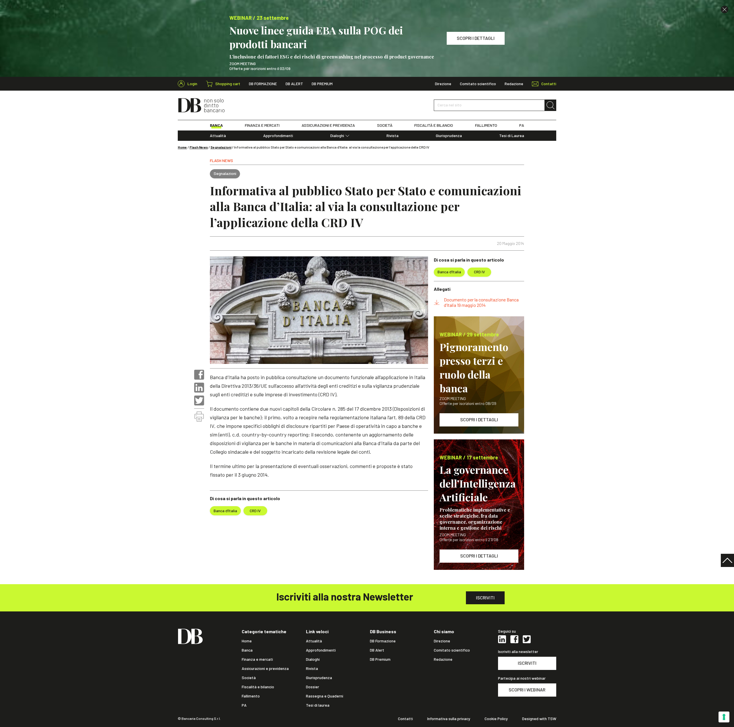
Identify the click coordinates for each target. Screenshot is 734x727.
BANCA (216, 125)
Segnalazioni (220, 147)
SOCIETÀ (385, 125)
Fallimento (251, 696)
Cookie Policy (496, 718)
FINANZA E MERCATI (262, 125)
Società (249, 677)
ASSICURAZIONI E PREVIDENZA (328, 125)
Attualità (218, 135)
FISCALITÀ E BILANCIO (433, 125)
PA (521, 125)
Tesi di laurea (317, 705)
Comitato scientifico (478, 83)
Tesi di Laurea (511, 135)
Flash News (199, 147)
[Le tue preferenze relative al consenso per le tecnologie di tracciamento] (724, 717)
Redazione (514, 83)
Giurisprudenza (449, 135)
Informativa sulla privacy (448, 718)
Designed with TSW (539, 718)
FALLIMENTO (486, 125)
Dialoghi (337, 135)
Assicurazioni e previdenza (265, 668)
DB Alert (294, 83)
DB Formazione (263, 83)
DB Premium (322, 83)
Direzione (443, 83)
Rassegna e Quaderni (324, 696)
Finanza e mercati (257, 659)
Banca (247, 650)
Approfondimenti (278, 135)
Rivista (392, 135)
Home (182, 147)
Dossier (312, 687)
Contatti (405, 718)
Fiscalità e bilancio (258, 687)
